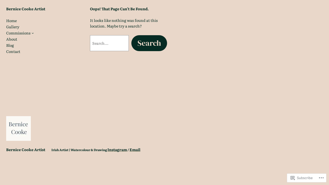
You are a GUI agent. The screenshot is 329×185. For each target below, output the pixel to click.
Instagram (117, 149)
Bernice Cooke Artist (25, 8)
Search (149, 43)
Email (135, 149)
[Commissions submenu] (33, 33)
